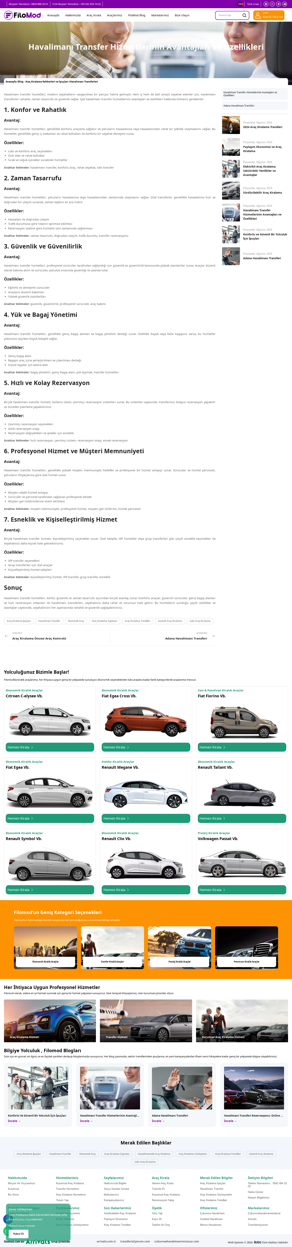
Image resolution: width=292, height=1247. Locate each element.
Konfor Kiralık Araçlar (112, 961)
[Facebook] (266, 4)
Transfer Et (158, 1188)
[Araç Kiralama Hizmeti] (50, 1021)
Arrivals (252, 1219)
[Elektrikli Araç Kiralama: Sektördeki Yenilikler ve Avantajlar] (231, 169)
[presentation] (275, 947)
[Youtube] (284, 4)
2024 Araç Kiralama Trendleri (262, 127)
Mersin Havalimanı (210, 1224)
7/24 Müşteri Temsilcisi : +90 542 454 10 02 (76, 4)
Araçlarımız (114, 15)
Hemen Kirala (19, 747)
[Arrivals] (38, 1241)
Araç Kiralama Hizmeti (24, 1037)
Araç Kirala (94, 15)
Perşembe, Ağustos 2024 (257, 122)
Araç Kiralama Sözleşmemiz (72, 1224)
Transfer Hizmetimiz (67, 1188)
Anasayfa (53, 15)
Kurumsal (13, 1188)
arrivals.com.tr (106, 1241)
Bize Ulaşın (182, 15)
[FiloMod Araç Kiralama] (22, 15)
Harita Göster (255, 1192)
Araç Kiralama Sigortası (104, 621)
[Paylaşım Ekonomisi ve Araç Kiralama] (231, 147)
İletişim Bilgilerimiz (259, 1197)
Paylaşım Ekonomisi (116, 1219)
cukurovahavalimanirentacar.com (176, 1241)
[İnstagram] (272, 4)
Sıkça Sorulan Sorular (116, 1188)
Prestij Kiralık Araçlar (179, 961)
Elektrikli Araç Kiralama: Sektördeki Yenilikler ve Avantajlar (259, 171)
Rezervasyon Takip (163, 1200)
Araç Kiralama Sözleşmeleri (216, 1194)
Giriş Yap (157, 1213)
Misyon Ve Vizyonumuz (21, 1183)
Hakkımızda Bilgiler (115, 1183)
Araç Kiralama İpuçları (19, 621)
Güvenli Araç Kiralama (170, 621)
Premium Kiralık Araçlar (246, 961)
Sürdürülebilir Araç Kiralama (262, 192)
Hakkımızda (73, 15)
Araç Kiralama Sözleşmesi (193, 1154)
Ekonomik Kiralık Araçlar (45, 961)
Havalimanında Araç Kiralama (154, 1154)
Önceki (39, 635)
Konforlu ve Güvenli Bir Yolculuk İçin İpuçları (37, 1115)
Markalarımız (160, 15)
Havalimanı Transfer (49, 621)
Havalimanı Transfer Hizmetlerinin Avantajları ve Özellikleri (250, 94)
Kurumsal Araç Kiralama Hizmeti (223, 1037)
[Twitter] (278, 4)
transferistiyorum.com (135, 1241)
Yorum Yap (62, 1200)
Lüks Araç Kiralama (200, 621)
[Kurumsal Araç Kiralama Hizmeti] (242, 1021)
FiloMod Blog (136, 15)
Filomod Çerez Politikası (22, 1225)
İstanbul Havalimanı (211, 1219)
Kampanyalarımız (114, 1200)
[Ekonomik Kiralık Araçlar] (45, 947)
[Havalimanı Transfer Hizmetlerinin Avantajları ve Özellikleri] (231, 212)
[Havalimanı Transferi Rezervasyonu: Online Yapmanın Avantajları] (254, 1088)
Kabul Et (18, 1233)
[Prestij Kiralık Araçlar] (179, 947)
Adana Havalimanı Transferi (238, 105)
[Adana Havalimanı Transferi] (231, 256)
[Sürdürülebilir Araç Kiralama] (231, 191)
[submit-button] (244, 15)
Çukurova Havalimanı (212, 1213)
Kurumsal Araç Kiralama (70, 1183)
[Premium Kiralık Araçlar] (246, 947)
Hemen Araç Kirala (162, 1183)
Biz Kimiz (13, 1194)
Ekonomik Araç (76, 621)
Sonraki (186, 635)
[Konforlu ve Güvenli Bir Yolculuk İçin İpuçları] (231, 234)
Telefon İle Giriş (161, 1224)
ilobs (257, 1242)
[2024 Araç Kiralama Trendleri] (231, 125)
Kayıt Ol (156, 1219)
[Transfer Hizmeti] (146, 1021)
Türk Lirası (253, 4)
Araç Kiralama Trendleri (137, 621)
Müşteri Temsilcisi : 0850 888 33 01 (28, 4)
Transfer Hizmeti (117, 1037)
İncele (13, 1121)
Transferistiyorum (258, 1224)
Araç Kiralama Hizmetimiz (71, 1194)
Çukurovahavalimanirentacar (264, 1213)
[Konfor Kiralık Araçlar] (112, 947)
